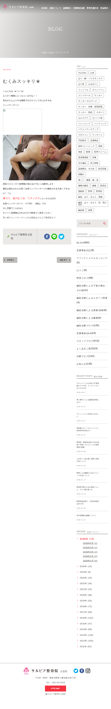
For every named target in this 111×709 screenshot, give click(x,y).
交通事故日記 (84, 250)
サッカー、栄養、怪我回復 (90, 106)
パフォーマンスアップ (88, 129)
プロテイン (83, 135)
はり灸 (81, 84)
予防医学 (82, 140)
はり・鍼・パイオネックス (90, 78)
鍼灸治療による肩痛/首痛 (90, 310)
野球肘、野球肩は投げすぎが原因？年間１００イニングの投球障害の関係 (88, 444)
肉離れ (81, 174)
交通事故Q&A (84, 333)
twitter (61, 236)
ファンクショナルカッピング (92, 258)
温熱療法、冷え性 (86, 169)
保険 (100, 146)
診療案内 (67, 8)
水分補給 (82, 163)
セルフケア (83, 118)
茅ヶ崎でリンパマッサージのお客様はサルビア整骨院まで (29, 217)
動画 (88, 152)
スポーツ (100, 112)
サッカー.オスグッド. (88, 101)
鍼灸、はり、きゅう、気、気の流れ (92, 203)
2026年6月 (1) (90, 543)
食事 (90, 210)
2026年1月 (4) (90, 560)
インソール (83, 90)
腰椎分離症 (83, 185)
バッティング (100, 123)
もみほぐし (93, 84)
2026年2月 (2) (90, 556)
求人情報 (94, 163)
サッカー (98, 95)
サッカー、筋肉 (85, 112)
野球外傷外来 (92, 8)
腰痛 (94, 185)
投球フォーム (100, 152)
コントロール (84, 95)
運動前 (81, 191)
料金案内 (104, 8)
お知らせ (81, 364)
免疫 (80, 152)
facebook (47, 236)
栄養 (94, 157)
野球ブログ (83, 278)
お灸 (92, 73)
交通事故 (94, 140)
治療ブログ (83, 356)
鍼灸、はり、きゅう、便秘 (90, 197)
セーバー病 (97, 118)
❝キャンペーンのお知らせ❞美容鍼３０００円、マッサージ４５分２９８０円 (88, 385)
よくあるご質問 (85, 348)
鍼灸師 (81, 210)
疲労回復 (102, 169)
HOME (44, 8)
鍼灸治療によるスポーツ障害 (92, 298)
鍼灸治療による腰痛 (87, 318)
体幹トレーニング (86, 146)
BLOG (51, 52)
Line (54, 236)
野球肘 (99, 191)
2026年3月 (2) (90, 552)
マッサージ (97, 135)
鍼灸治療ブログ (85, 325)
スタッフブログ (85, 341)
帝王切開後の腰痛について (86, 515)
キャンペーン (98, 90)
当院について (55, 8)
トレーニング (84, 123)
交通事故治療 (79, 8)
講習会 (103, 185)
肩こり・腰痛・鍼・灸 (88, 180)
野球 (90, 191)
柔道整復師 (83, 157)
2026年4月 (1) (90, 547)
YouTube (82, 73)
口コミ (80, 270)
